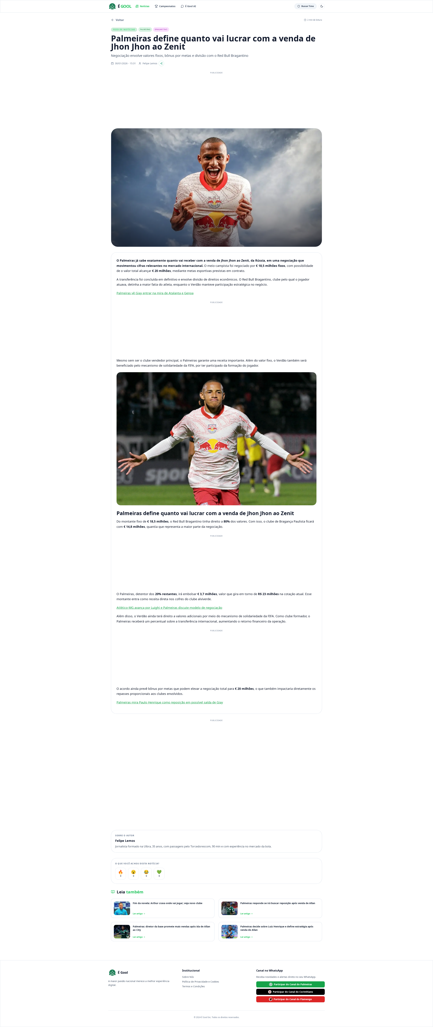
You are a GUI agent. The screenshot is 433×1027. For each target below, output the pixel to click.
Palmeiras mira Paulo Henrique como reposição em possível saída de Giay (170, 702)
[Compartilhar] (161, 63)
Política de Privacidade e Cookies (200, 981)
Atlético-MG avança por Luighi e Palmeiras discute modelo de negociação (169, 608)
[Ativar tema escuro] (322, 6)
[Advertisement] (216, 99)
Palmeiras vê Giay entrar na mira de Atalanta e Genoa (155, 293)
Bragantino (161, 29)
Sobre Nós (188, 976)
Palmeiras (145, 29)
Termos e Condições (193, 986)
